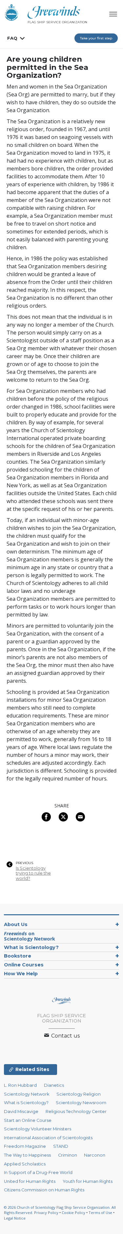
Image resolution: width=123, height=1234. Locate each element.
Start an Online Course (27, 1120)
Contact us (65, 1036)
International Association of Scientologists (48, 1137)
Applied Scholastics (25, 1164)
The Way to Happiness (27, 1155)
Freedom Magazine (25, 1146)
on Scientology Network (29, 936)
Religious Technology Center (76, 1111)
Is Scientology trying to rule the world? (33, 873)
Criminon (67, 1155)
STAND (60, 1146)
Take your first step (96, 38)
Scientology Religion (78, 1094)
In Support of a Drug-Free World (38, 1172)
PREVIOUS (24, 863)
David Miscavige (21, 1111)
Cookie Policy (73, 1212)
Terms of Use (100, 1212)
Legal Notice (15, 1218)
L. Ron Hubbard (20, 1085)
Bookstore (17, 956)
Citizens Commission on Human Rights (44, 1189)
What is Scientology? (31, 947)
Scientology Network (26, 1094)
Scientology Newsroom (81, 1102)
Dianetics (54, 1085)
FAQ (12, 38)
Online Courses (24, 965)
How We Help (21, 974)
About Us (16, 924)
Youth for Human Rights (88, 1181)
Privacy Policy (46, 1212)
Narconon (94, 1155)
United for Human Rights (29, 1181)
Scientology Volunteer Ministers (37, 1128)
